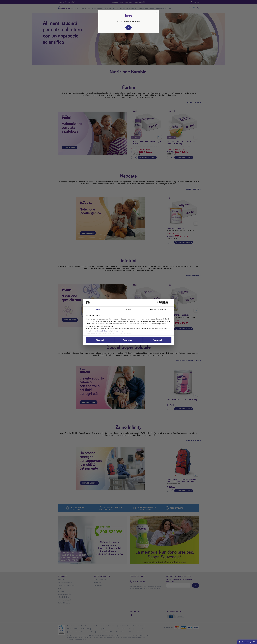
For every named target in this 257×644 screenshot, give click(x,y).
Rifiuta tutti (100, 340)
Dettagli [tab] (128, 309)
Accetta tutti (157, 340)
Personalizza (127, 340)
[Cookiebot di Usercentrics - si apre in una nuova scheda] (159, 302)
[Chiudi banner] (170, 302)
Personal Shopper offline (249, 642)
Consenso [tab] (98, 309)
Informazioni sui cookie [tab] (158, 309)
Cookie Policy (102, 331)
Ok (128, 27)
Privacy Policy (117, 331)
